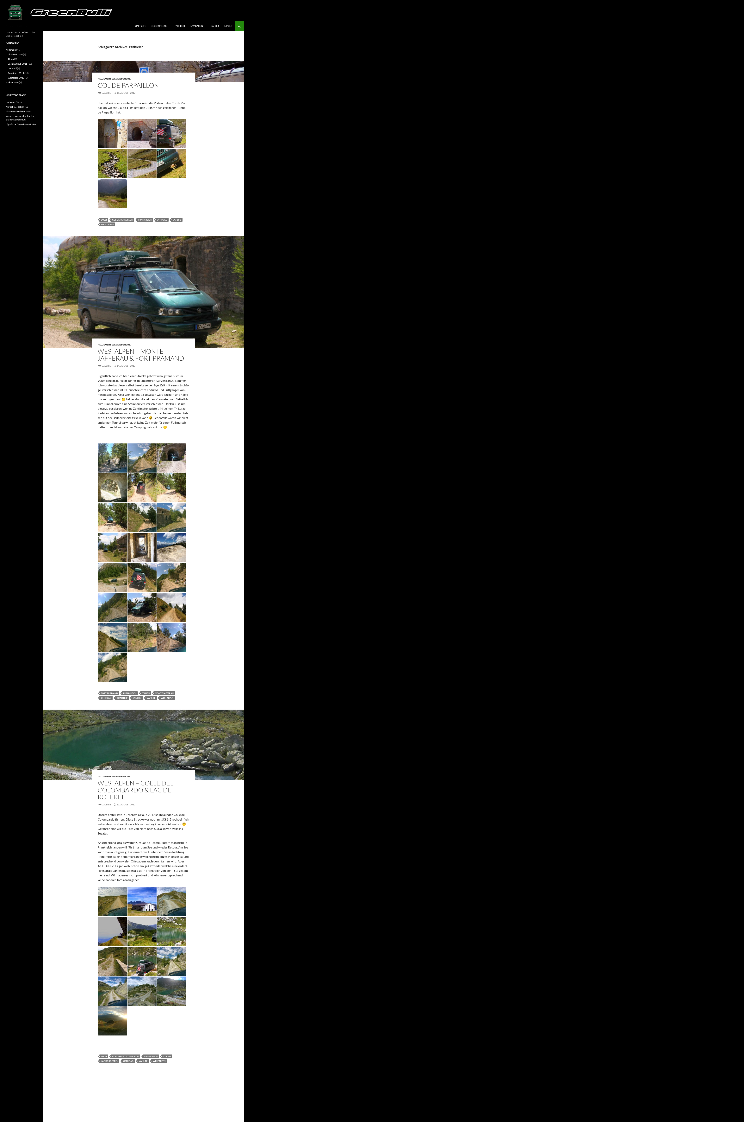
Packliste (180, 26)
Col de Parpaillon (128, 85)
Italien (146, 693)
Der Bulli (12, 68)
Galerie (106, 92)
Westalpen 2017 (122, 78)
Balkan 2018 (12, 82)
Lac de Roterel (109, 1061)
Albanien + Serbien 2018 (18, 111)
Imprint (228, 26)
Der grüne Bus (159, 26)
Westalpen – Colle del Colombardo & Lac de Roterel (135, 790)
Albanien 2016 (15, 54)
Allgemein (104, 78)
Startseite (140, 26)
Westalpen (107, 224)
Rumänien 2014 (16, 73)
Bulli (104, 219)
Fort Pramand (109, 693)
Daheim (215, 26)
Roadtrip (122, 698)
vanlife (177, 219)
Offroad (162, 219)
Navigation (196, 26)
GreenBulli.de (16, 26)
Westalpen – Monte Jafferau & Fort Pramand (141, 354)
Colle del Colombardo (125, 1056)
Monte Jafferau (164, 693)
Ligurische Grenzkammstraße (21, 124)
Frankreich (145, 219)
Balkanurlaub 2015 (17, 63)
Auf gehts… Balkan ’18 (17, 106)
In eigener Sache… (15, 102)
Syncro (137, 698)
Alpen (11, 59)
